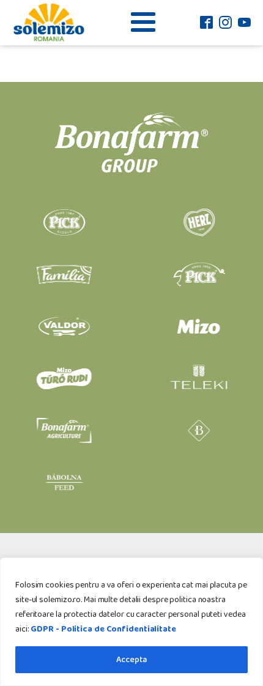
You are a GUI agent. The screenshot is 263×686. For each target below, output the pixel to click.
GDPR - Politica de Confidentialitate (103, 629)
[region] (131, 621)
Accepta (131, 659)
